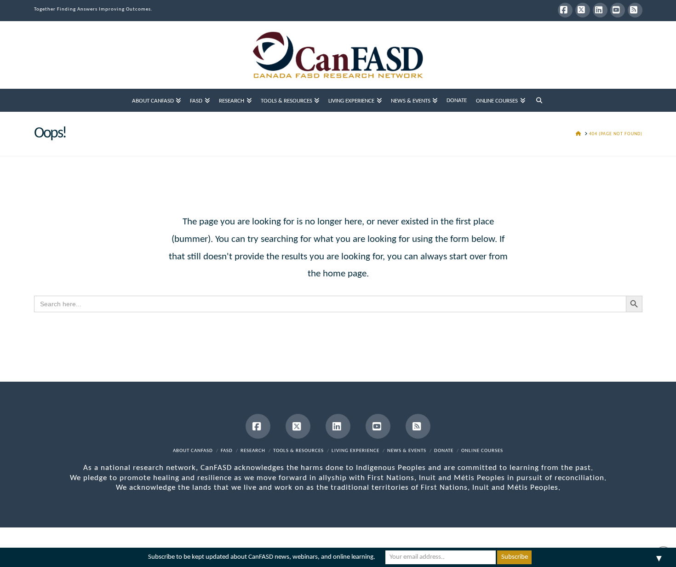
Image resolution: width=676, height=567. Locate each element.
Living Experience (355, 450)
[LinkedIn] (600, 10)
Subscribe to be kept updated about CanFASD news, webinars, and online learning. (261, 557)
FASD (227, 450)
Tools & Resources (298, 450)
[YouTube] (617, 10)
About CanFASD (193, 450)
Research (253, 450)
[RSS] (635, 10)
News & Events (406, 450)
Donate (443, 450)
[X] (582, 10)
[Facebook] (565, 10)
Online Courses (482, 450)
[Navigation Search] (539, 100)
